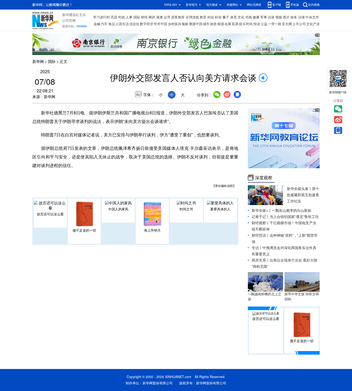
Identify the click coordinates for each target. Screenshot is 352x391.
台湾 (167, 17)
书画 (248, 17)
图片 (286, 17)
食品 (111, 24)
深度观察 (263, 177)
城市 (206, 24)
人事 (129, 17)
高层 (114, 17)
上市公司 (299, 24)
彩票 (235, 24)
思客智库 (178, 17)
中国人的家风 (118, 209)
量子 (225, 17)
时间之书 (186, 209)
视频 (278, 17)
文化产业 (313, 24)
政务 (293, 17)
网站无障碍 (254, 4)
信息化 (134, 24)
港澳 (159, 17)
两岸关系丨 (261, 260)
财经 (144, 17)
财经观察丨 (261, 223)
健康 (256, 17)
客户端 (276, 4)
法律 (301, 17)
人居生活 (122, 24)
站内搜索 (314, 4)
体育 (233, 17)
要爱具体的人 (220, 209)
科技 (210, 17)
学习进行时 (101, 17)
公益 (264, 24)
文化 (241, 17)
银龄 (185, 24)
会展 (228, 24)
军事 (263, 17)
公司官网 (69, 20)
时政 (121, 17)
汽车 (104, 24)
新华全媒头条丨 (299, 188)
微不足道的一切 (84, 230)
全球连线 (192, 17)
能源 (220, 24)
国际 (136, 17)
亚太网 (287, 24)
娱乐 (242, 24)
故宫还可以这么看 (50, 214)
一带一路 (274, 24)
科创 (218, 17)
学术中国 (160, 24)
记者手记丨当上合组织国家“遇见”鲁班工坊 (285, 216)
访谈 (271, 17)
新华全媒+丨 (262, 210)
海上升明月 (152, 230)
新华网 (38, 61)
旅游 (213, 24)
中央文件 (312, 17)
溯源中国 (195, 24)
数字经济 (146, 24)
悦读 (256, 24)
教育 (203, 17)
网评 (151, 17)
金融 (97, 24)
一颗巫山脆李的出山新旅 (291, 210)
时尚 (249, 24)
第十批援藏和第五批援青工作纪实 (303, 195)
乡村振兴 (174, 24)
